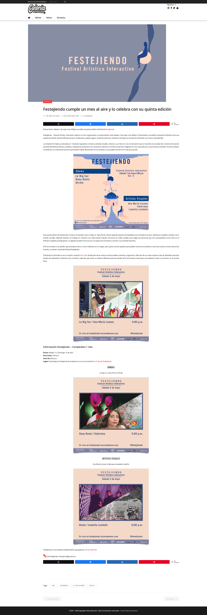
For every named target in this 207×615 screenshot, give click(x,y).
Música (92, 585)
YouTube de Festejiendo (102, 361)
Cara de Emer (92, 550)
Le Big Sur (103, 373)
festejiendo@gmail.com (67, 556)
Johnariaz (135, 611)
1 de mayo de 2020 (52, 116)
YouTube (83, 255)
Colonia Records (72, 116)
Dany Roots (112, 373)
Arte (53, 585)
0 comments (87, 116)
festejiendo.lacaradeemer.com (70, 361)
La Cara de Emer (79, 585)
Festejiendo (110, 129)
